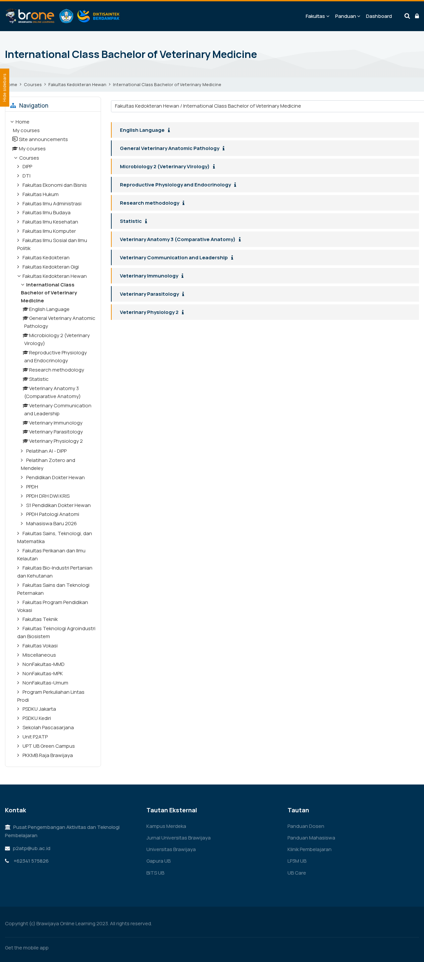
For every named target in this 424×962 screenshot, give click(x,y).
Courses (33, 84)
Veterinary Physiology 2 (149, 312)
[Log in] (417, 16)
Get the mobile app (27, 947)
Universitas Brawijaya (171, 849)
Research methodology (149, 202)
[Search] (407, 16)
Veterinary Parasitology (149, 293)
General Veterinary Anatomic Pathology (169, 148)
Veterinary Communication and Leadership (174, 257)
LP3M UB (297, 860)
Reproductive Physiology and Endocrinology (175, 184)
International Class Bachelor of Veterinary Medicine (167, 84)
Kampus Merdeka (166, 826)
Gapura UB (158, 860)
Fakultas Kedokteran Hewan (77, 84)
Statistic (131, 221)
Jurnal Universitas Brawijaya (178, 837)
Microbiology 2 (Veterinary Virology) (165, 166)
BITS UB (155, 872)
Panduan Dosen (306, 826)
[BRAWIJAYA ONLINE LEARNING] (63, 16)
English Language (142, 130)
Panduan (345, 16)
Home (11, 84)
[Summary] (170, 130)
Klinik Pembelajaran (310, 849)
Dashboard (379, 16)
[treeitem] (53, 439)
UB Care (297, 872)
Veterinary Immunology (149, 275)
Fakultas (315, 16)
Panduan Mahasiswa (311, 837)
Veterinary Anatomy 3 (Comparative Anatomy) (178, 239)
